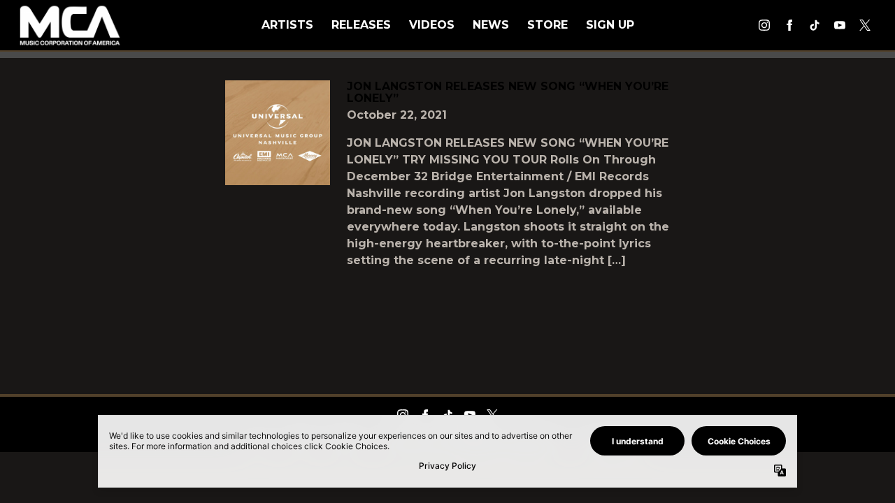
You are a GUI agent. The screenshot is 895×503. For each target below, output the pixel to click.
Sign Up (610, 24)
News (491, 24)
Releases (361, 24)
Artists (287, 24)
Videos (431, 24)
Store (547, 24)
